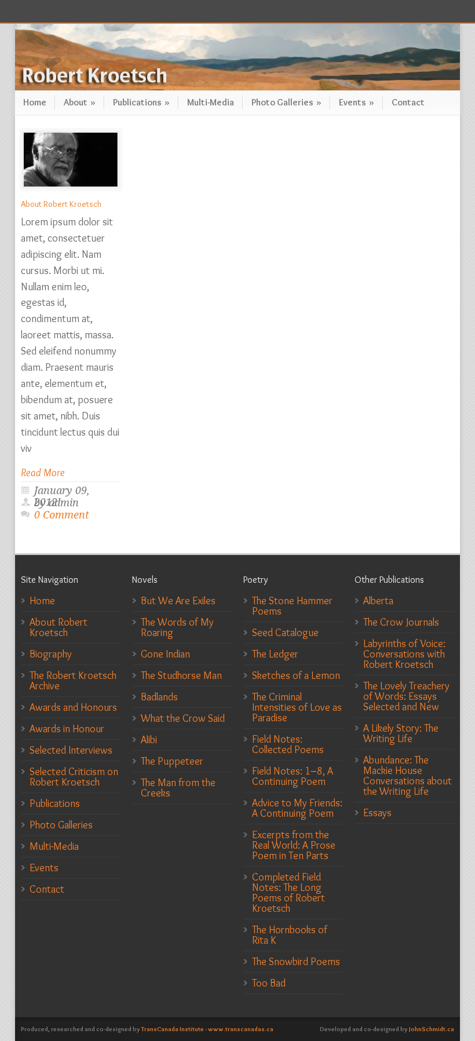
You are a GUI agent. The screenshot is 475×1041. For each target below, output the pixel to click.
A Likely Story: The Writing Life (401, 733)
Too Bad (269, 983)
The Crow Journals (401, 622)
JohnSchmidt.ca (431, 1029)
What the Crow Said (183, 718)
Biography (51, 654)
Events (356, 102)
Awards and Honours (73, 707)
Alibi (149, 739)
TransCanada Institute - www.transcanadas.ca (207, 1029)
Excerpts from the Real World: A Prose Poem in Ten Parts (293, 845)
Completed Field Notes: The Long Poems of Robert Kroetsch (288, 893)
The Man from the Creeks (178, 787)
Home (34, 102)
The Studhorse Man (181, 675)
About (80, 102)
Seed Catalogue (285, 632)
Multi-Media (210, 102)
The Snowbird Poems (296, 961)
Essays (377, 812)
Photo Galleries (286, 102)
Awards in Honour (67, 728)
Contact (408, 102)
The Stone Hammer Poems (292, 606)
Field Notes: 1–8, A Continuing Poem (292, 776)
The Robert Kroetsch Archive (73, 680)
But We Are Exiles (178, 600)
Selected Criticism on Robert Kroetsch (74, 776)
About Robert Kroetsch (61, 204)
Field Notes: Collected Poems (288, 744)
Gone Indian (165, 654)
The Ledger (275, 654)
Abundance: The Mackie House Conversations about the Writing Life (407, 776)
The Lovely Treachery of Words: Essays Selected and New (406, 696)
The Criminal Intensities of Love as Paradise (297, 707)
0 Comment (61, 515)
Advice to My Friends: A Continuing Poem (297, 808)
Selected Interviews (71, 750)
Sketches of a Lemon (296, 675)
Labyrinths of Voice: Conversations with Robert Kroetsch (404, 654)
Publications (141, 102)
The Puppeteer (172, 761)
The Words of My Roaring (177, 627)
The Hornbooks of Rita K (289, 935)
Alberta (378, 600)
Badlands (159, 697)
